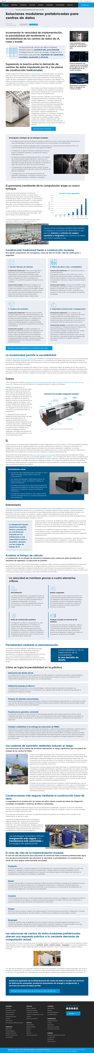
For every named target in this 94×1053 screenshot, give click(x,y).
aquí (16, 1051)
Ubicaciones (50, 1039)
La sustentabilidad (51, 1014)
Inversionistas (60, 5)
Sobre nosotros (50, 1008)
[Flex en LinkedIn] (69, 1008)
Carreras (70, 5)
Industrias (14, 5)
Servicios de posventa (32, 1018)
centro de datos (36, 73)
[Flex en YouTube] (77, 1008)
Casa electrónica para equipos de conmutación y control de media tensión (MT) (78, 45)
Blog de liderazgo (31, 1026)
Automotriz (8, 1008)
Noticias (40, 5)
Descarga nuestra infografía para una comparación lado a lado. (28, 348)
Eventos (28, 1031)
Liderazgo (49, 1010)
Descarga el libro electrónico (42, 129)
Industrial (8, 1018)
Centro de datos (33, 24)
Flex (7, 9)
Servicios (32, 5)
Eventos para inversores (53, 1026)
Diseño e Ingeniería (31, 1008)
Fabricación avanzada (32, 1012)
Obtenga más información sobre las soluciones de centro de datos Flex (33, 991)
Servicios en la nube (11, 1010)
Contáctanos (85, 5)
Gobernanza (50, 1024)
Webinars (29, 1033)
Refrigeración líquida (11, 1033)
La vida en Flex (51, 1037)
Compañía (49, 5)
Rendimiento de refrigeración (15, 508)
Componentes (9, 1037)
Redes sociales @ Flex (32, 1035)
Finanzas (49, 1022)
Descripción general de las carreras (56, 1035)
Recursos (11, 9)
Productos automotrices (11, 1035)
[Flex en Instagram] (74, 1008)
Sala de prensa (30, 1024)
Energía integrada (10, 1031)
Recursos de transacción (53, 1028)
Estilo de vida (9, 1020)
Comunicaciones (10, 1012)
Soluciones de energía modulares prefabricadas (21, 358)
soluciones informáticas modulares (44, 455)
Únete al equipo (51, 1041)
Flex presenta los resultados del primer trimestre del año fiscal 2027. (21, 1)
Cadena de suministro (32, 1010)
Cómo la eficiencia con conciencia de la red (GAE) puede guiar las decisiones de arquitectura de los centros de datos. (79, 67)
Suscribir (71, 1013)
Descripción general (52, 1020)
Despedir (74, 1051)
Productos (23, 5)
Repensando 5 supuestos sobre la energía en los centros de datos (78, 87)
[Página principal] (5, 5)
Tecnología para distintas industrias (14, 1022)
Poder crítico (9, 1028)
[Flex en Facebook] (72, 1008)
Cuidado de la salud (11, 1016)
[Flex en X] (67, 1008)
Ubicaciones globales (52, 1012)
